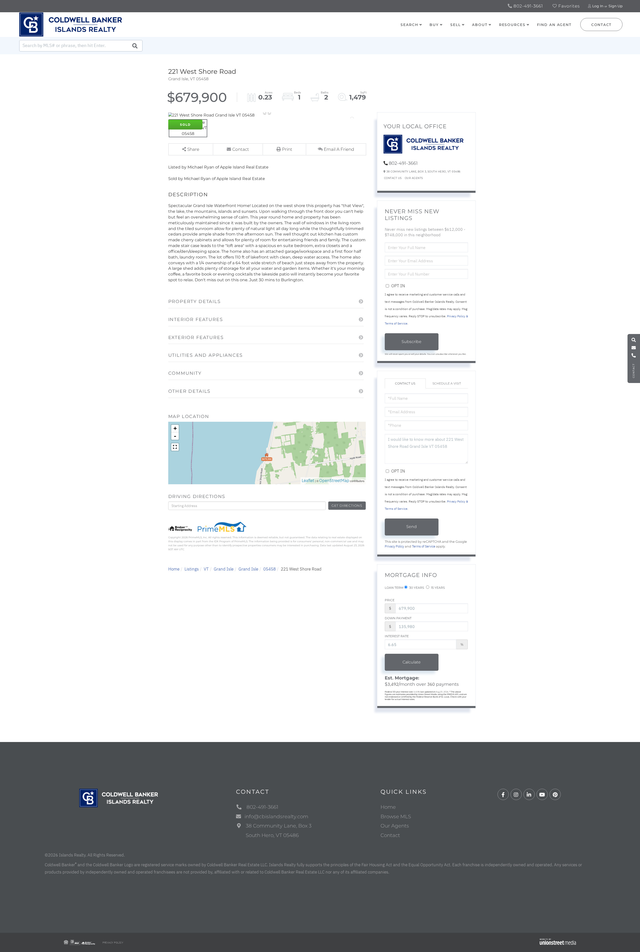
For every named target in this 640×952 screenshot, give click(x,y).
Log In (597, 6)
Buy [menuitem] (434, 24)
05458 (269, 569)
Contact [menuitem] (390, 835)
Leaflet (308, 480)
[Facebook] (503, 794)
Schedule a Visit (446, 383)
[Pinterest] (555, 794)
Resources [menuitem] (512, 24)
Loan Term (394, 588)
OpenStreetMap (334, 480)
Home (174, 569)
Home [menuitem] (388, 807)
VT (206, 569)
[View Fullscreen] (175, 447)
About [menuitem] (479, 24)
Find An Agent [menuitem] (554, 24)
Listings (191, 569)
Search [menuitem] (409, 24)
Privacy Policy (394, 546)
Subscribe (412, 341)
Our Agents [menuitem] (394, 826)
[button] (134, 45)
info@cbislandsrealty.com (276, 817)
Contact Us (393, 178)
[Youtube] (542, 794)
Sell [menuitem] (455, 24)
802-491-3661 (527, 6)
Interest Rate (397, 636)
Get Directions (347, 506)
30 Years (416, 588)
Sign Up (615, 6)
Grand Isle (224, 569)
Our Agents (414, 178)
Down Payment (398, 618)
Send (411, 526)
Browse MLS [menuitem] (395, 817)
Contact (601, 24)
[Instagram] (516, 794)
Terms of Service (423, 546)
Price (389, 600)
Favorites (568, 6)
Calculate (411, 662)
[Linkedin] (529, 794)
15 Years (437, 588)
